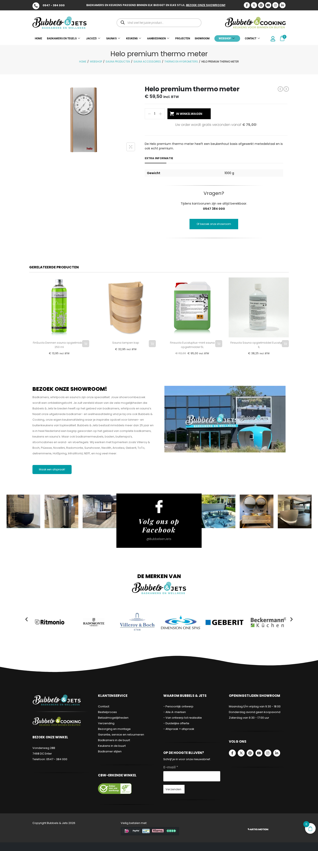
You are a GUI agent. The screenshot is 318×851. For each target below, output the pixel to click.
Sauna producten (118, 61)
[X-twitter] (254, 5)
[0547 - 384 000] (35, 5)
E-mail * (170, 767)
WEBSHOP (225, 38)
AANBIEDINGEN (156, 38)
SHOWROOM (202, 38)
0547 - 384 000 (54, 5)
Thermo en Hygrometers (181, 61)
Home (82, 61)
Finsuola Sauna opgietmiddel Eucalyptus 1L (258, 345)
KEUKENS (132, 38)
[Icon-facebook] (247, 5)
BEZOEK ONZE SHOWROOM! (205, 5)
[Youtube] (268, 5)
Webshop (96, 61)
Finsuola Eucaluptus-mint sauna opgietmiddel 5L (192, 345)
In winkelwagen (189, 114)
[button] (26, 619)
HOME (38, 38)
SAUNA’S (111, 38)
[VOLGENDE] (286, 89)
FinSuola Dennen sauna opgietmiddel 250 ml (59, 345)
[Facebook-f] (232, 753)
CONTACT (250, 38)
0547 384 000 (214, 209)
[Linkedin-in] (282, 5)
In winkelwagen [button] (85, 343)
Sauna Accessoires (147, 61)
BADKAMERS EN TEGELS (62, 38)
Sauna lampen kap (125, 343)
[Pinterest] (261, 5)
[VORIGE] (280, 89)
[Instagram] (275, 5)
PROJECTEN (182, 38)
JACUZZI (91, 38)
